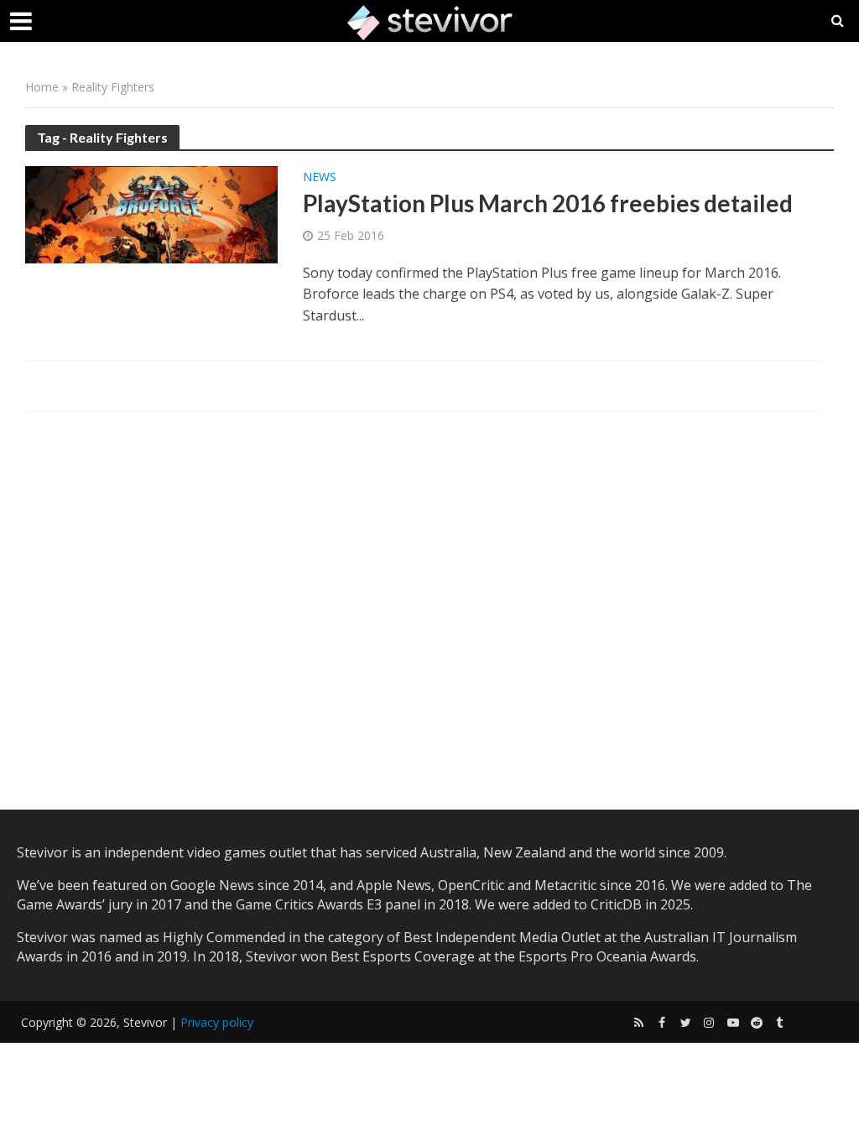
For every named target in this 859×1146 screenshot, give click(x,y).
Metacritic (565, 885)
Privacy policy (216, 1022)
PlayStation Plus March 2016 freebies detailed (548, 203)
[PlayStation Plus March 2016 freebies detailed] (151, 213)
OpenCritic (471, 885)
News (319, 178)
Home (42, 87)
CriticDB (616, 904)
